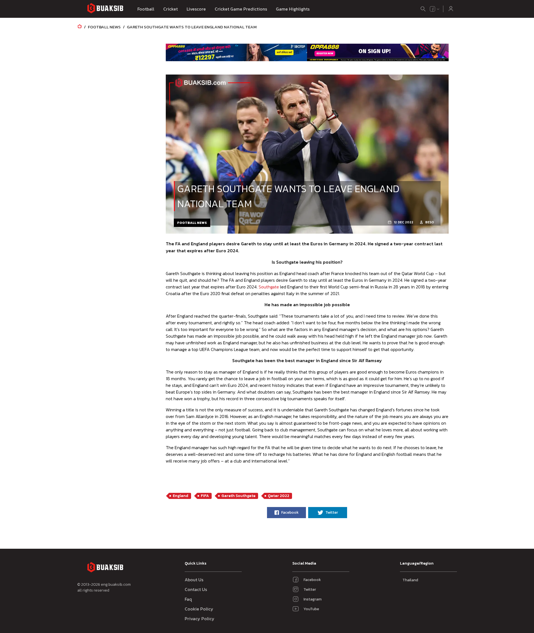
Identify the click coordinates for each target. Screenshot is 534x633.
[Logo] (105, 9)
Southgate (269, 286)
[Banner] (236, 52)
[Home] (79, 27)
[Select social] (435, 9)
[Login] (451, 9)
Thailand (410, 580)
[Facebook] (432, 9)
